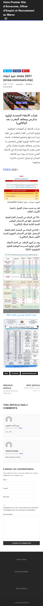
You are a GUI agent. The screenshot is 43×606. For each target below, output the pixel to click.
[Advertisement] (21, 43)
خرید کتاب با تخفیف (12, 425)
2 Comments (7, 86)
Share (18, 71)
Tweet (9, 71)
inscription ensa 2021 (29, 373)
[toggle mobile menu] (5, 18)
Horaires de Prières (21, 571)
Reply (20, 428)
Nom (5, 480)
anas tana (19, 84)
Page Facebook (21, 588)
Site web (6, 497)
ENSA (7, 169)
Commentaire (8, 514)
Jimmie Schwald (12, 451)
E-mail (6, 488)
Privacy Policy (21, 559)
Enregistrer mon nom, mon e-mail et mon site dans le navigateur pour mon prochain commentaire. (20, 509)
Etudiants (29, 84)
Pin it (26, 71)
